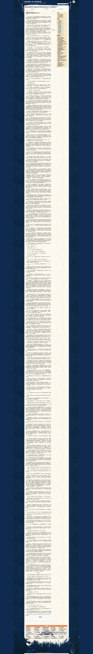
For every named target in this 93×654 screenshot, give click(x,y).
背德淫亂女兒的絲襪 (61, 38)
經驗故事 (59, 31)
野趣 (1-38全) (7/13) (61, 52)
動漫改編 (59, 26)
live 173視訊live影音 (37, 632)
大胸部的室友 (60, 50)
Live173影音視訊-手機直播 (54, 632)
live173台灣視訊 (61, 630)
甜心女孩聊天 (28, 630)
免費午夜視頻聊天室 (37, 627)
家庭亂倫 (59, 21)
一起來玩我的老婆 (60, 62)
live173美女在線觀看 (37, 634)
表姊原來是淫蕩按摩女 (61, 49)
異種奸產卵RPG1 (60, 44)
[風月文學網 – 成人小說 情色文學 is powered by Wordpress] (35, 646)
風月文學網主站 (60, 14)
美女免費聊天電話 (53, 629)
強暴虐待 (59, 22)
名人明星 (59, 27)
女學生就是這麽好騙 (61, 64)
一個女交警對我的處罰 (61, 57)
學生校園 (59, 23)
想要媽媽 (59, 51)
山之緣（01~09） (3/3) (61, 47)
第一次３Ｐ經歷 (60, 37)
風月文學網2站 (60, 15)
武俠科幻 (59, 25)
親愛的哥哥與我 (60, 39)
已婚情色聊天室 (28, 627)
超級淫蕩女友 (60, 63)
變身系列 (59, 30)
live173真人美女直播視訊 (46, 634)
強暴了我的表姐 (60, 58)
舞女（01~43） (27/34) (61, 59)
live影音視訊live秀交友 (62, 629)
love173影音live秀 (28, 632)
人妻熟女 (59, 20)
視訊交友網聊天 (53, 627)
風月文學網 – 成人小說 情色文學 (32, 1)
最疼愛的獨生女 (60, 53)
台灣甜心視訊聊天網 (45, 629)
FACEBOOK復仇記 (61, 40)
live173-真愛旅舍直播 (46, 632)
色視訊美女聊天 (36, 629)
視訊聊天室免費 (28, 629)
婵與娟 (59, 54)
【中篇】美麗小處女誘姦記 (62, 43)
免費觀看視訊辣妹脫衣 (46, 627)
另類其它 (59, 32)
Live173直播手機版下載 (46, 630)
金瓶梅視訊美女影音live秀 (63, 632)
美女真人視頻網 (61, 627)
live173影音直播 (36, 630)
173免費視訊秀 (53, 630)
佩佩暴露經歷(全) (60, 48)
